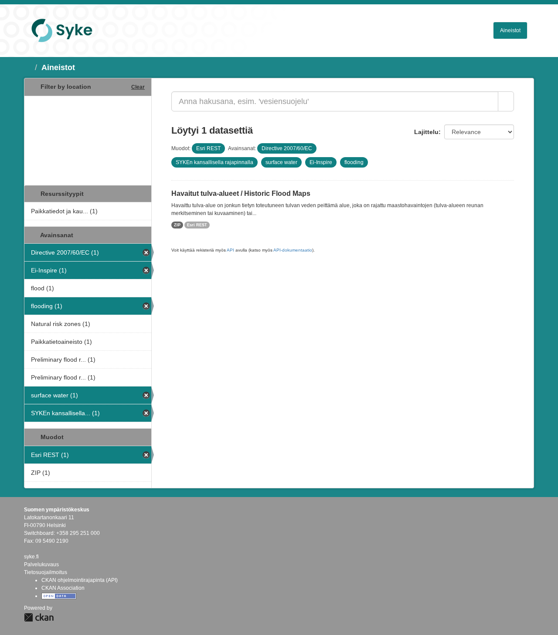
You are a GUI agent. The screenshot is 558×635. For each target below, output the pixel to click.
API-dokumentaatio (292, 250)
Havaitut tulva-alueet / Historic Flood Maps (240, 193)
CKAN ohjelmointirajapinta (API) (79, 580)
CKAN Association (63, 588)
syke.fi (31, 557)
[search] (506, 101)
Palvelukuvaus (41, 564)
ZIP (177, 225)
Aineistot (510, 30)
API (230, 250)
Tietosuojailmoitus (45, 572)
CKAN (39, 617)
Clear (138, 87)
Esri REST (197, 225)
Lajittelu (426, 131)
